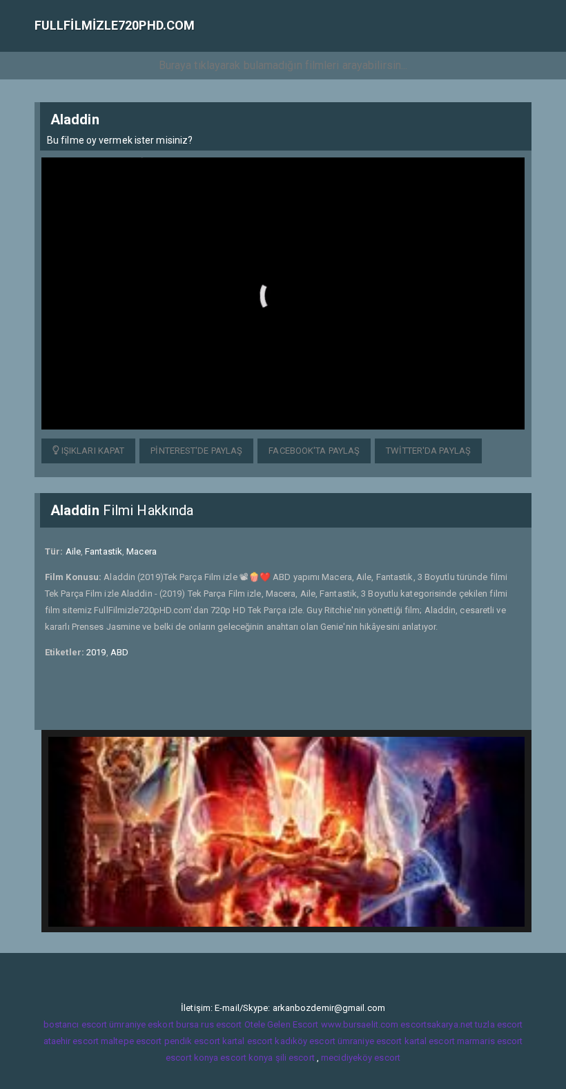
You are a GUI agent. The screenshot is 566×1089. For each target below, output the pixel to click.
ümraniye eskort (141, 1024)
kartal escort (247, 1041)
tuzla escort (499, 1024)
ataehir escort (71, 1041)
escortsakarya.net (436, 1024)
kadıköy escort (305, 1041)
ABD (119, 652)
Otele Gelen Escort (281, 1024)
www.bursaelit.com (360, 1024)
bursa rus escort (209, 1024)
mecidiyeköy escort (360, 1057)
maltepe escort (131, 1041)
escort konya (192, 1057)
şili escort (295, 1057)
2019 (96, 652)
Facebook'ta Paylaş (314, 450)
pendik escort (192, 1041)
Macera (141, 551)
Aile (73, 551)
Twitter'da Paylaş (428, 450)
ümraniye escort (370, 1041)
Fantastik (103, 551)
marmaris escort (490, 1041)
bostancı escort (75, 1024)
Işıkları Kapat (92, 450)
